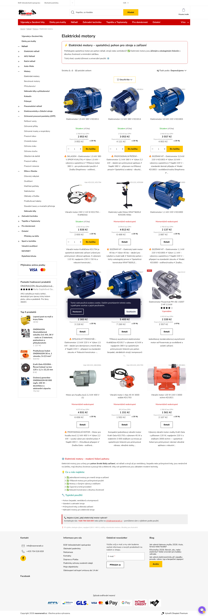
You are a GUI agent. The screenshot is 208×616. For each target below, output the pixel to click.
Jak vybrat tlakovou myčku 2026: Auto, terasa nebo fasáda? (166, 546)
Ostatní (25, 231)
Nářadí (25, 46)
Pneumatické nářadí (33, 106)
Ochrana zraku (30, 146)
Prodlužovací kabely (32, 201)
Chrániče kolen (30, 141)
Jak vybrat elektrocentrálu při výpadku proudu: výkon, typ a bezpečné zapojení (166, 558)
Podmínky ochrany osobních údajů (78, 563)
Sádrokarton (29, 191)
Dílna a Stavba (30, 171)
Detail (125, 242)
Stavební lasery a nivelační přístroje (39, 206)
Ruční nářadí (29, 61)
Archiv (156, 564)
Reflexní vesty (30, 121)
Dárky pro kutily (29, 41)
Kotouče (27, 96)
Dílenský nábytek (31, 176)
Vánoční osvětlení (29, 246)
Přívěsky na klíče (31, 236)
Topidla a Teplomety (31, 221)
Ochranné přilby (31, 126)
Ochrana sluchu (30, 151)
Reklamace (68, 552)
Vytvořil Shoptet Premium (176, 613)
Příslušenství (29, 86)
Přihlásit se (115, 564)
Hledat (130, 12)
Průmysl (27, 101)
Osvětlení (28, 181)
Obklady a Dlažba (31, 196)
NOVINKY (26, 251)
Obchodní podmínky (51, 3)
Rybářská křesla (29, 256)
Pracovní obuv (30, 136)
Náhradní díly (30, 211)
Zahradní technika (30, 216)
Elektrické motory (31, 76)
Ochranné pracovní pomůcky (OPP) (39, 116)
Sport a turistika (29, 241)
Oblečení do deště (32, 156)
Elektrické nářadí (31, 51)
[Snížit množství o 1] (68, 149)
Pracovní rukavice (31, 166)
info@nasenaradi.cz (114, 520)
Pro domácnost (28, 226)
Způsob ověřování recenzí (104, 595)
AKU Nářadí (29, 56)
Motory (27, 71)
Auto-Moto (29, 66)
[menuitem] (32, 22)
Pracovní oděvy (30, 161)
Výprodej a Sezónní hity (32, 36)
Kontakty (67, 556)
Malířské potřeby (31, 186)
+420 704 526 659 (35, 551)
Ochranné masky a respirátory (37, 131)
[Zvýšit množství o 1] (80, 149)
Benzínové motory (32, 81)
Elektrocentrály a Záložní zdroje (38, 111)
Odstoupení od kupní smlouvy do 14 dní (80, 570)
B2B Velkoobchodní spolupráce (29, 3)
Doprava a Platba (70, 559)
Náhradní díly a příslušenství (37, 91)
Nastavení (77, 311)
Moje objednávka (70, 566)
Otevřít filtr (125, 79)
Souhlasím (131, 311)
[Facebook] (23, 558)
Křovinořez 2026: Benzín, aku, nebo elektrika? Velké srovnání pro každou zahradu (165, 552)
